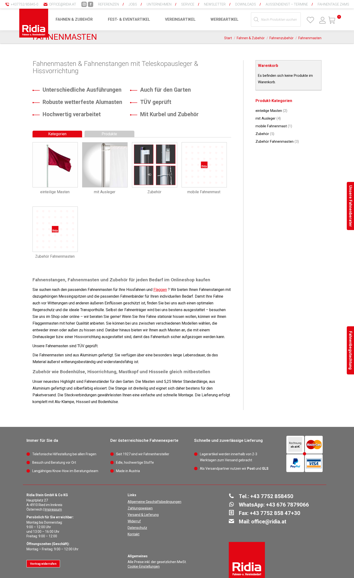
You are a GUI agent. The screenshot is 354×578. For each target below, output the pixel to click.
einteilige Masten (269, 111)
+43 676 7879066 (287, 505)
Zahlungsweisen (140, 508)
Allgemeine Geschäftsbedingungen (154, 502)
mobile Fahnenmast (271, 126)
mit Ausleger (265, 118)
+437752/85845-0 (24, 4)
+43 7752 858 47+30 (275, 513)
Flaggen (160, 289)
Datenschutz (137, 528)
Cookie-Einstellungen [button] (144, 566)
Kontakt (133, 534)
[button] (271, 7)
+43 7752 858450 (271, 496)
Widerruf (134, 521)
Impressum (53, 509)
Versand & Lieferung (143, 515)
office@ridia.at (62, 4)
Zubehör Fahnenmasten (275, 141)
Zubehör (262, 134)
